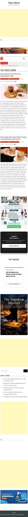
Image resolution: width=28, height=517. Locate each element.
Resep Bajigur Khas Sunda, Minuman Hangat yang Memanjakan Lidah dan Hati (13, 138)
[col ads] (14, 314)
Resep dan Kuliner (14, 79)
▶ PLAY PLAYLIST (14, 246)
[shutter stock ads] (14, 51)
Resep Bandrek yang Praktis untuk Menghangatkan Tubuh (10, 75)
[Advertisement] (14, 23)
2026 (8, 514)
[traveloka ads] (14, 497)
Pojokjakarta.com (20, 514)
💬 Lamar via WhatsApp (14, 226)
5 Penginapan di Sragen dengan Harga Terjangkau (15, 396)
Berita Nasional (4, 79)
